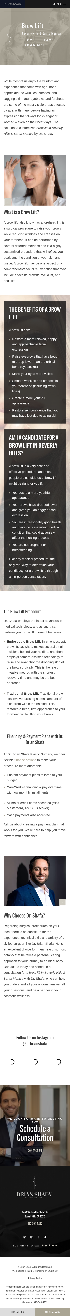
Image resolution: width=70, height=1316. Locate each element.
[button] (24, 1237)
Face (49, 40)
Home (29, 40)
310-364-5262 (13, 4)
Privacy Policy (35, 1278)
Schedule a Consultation (35, 1134)
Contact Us (35, 1151)
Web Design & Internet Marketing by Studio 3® (35, 1271)
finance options (25, 760)
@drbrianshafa (35, 1044)
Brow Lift (34, 44)
